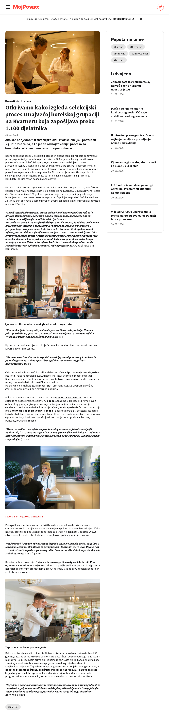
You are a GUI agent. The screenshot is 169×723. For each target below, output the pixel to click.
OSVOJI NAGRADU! (123, 18)
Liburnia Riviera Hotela (69, 397)
